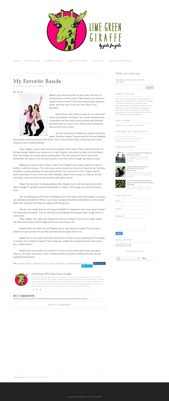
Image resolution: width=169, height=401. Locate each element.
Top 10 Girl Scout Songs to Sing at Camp (139, 154)
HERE (141, 125)
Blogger (140, 251)
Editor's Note (32, 61)
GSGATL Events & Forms (126, 141)
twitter (87, 266)
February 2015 (39, 73)
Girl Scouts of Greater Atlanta (129, 139)
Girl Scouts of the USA (125, 136)
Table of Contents (128, 73)
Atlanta (20, 73)
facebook (100, 263)
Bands (28, 73)
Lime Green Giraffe (79, 73)
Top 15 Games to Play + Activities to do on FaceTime (138, 169)
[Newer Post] (18, 371)
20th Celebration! (120, 61)
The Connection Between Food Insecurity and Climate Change (140, 182)
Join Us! (98, 61)
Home (16, 61)
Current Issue (53, 61)
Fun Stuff (52, 73)
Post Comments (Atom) (36, 377)
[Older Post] (101, 371)
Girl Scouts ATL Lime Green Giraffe (29, 86)
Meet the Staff (78, 61)
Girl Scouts (63, 73)
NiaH (92, 73)
